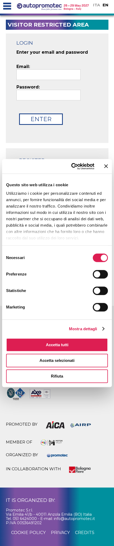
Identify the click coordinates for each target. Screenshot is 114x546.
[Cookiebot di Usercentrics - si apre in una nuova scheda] (71, 166)
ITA (96, 4)
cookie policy (28, 532)
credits (84, 532)
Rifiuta (57, 376)
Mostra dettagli (83, 329)
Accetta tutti (57, 344)
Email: (23, 66)
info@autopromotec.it (74, 518)
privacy (60, 532)
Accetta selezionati (57, 360)
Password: (28, 87)
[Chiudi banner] (106, 166)
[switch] (100, 274)
